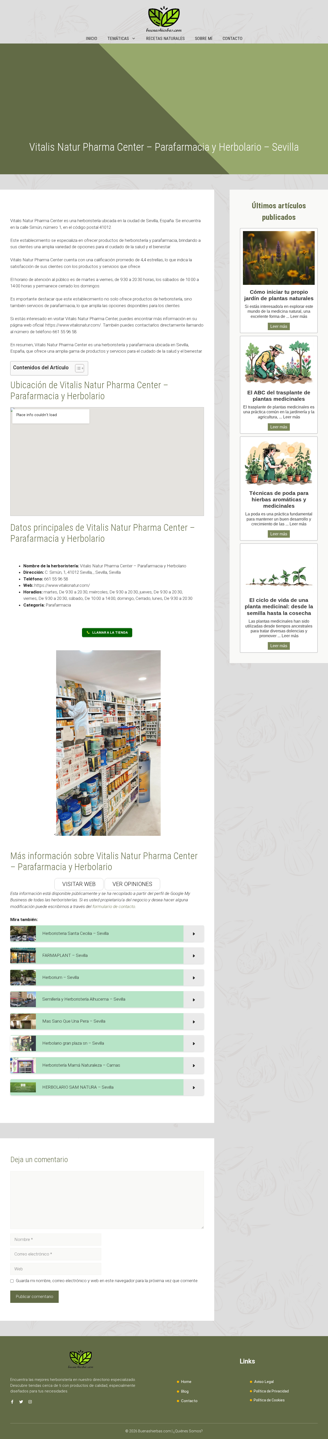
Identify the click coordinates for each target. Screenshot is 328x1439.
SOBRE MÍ (203, 38)
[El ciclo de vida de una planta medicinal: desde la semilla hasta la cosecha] (279, 569)
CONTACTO (232, 38)
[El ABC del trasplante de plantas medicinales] (279, 362)
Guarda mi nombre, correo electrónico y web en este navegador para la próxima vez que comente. (107, 1280)
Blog (185, 1391)
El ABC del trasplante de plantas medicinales (278, 395)
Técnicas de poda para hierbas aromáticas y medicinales (279, 499)
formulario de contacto (114, 906)
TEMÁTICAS (118, 38)
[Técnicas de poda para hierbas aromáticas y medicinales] (279, 462)
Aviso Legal (264, 1381)
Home (186, 1381)
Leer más (298, 316)
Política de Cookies (269, 1400)
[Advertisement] (164, 102)
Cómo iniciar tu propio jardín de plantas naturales (279, 295)
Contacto (189, 1401)
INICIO (91, 38)
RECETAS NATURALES (165, 38)
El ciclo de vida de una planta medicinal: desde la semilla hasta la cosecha (279, 606)
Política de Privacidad (271, 1391)
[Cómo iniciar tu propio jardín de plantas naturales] (279, 258)
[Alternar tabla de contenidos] (77, 368)
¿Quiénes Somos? (188, 1431)
